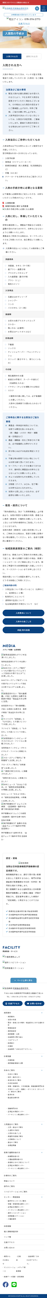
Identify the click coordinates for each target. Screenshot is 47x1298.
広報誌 (10, 1046)
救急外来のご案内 (14, 1080)
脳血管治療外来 (13, 1097)
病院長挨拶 (12, 1031)
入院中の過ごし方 (23, 621)
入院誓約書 (10, 203)
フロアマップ (13, 1040)
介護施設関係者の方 (15, 1159)
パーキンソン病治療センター (18, 1114)
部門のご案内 (9, 1186)
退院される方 (32, 56)
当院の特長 (12, 1019)
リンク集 (7, 1237)
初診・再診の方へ (14, 1077)
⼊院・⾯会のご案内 (15, 1127)
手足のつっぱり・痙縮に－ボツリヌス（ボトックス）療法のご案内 (26, 1090)
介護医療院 (12, 1219)
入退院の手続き (13, 1130)
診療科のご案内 (10, 1175)
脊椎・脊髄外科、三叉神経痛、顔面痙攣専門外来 (26, 1086)
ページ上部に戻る (25, 980)
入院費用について (23, 613)
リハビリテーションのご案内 (15, 1191)
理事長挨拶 (12, 1028)
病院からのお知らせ (7, 1260)
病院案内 (11, 1016)
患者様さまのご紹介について (18, 1162)
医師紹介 (11, 1043)
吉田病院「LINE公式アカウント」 (20, 1049)
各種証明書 (12, 1145)
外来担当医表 (13, 1083)
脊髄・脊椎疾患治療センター (18, 1204)
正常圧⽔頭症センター (16, 1111)
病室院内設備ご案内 (15, 1136)
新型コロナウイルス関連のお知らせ (16, 2)
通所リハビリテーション (17, 1213)
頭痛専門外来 (13, 1108)
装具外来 (11, 1094)
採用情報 (7, 1226)
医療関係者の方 (13, 1156)
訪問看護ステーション (16, 1216)
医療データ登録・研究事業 (14, 1276)
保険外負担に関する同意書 (16, 206)
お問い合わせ (36, 1003)
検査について (9, 1181)
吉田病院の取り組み (15, 1037)
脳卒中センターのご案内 (17, 1201)
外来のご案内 (13, 1074)
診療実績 (11, 1060)
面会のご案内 (13, 1142)
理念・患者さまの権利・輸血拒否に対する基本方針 (26, 1023)
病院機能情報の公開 (15, 1063)
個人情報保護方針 (11, 1231)
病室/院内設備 (23, 630)
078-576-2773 (32, 19)
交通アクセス (14, 1003)
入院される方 (12, 56)
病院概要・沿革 (13, 1034)
